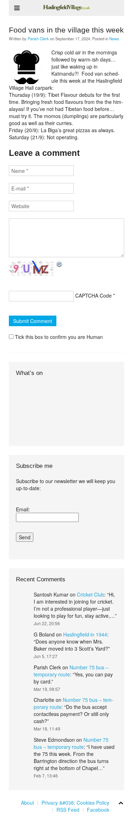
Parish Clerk (38, 38)
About (27, 802)
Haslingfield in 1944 (85, 634)
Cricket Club (90, 594)
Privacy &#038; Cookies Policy (75, 802)
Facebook (98, 809)
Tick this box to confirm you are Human (58, 336)
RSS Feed (67, 809)
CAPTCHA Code (93, 295)
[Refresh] (59, 264)
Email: (23, 509)
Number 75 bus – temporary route (71, 743)
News (114, 38)
